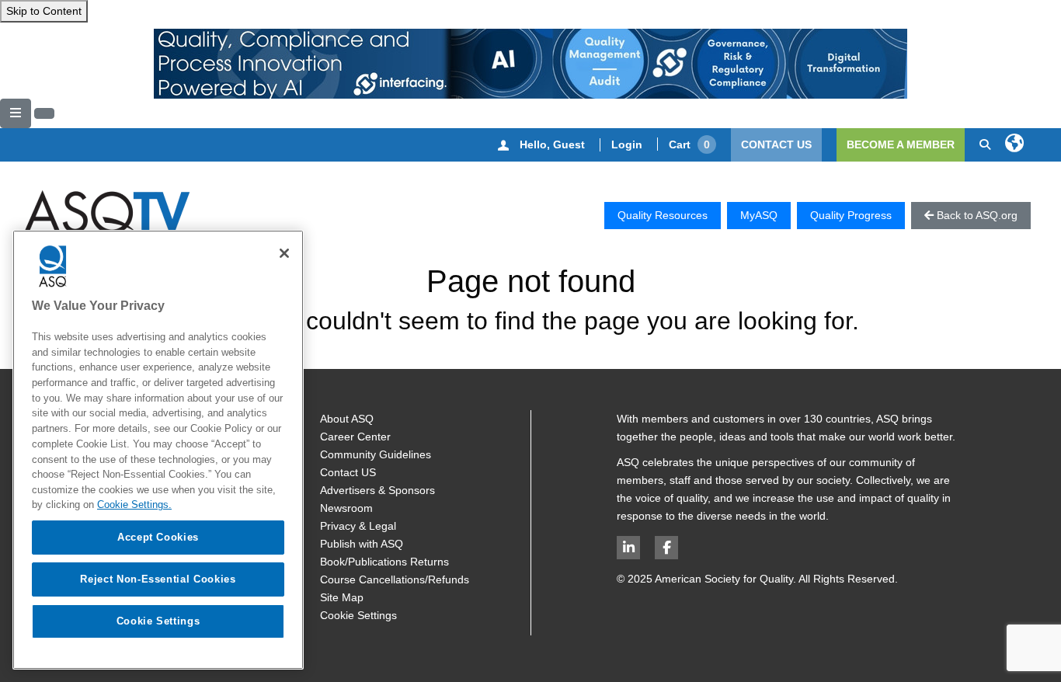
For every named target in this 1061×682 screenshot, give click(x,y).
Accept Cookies (158, 537)
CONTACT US (776, 144)
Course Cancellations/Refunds (394, 579)
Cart (689, 144)
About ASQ (347, 418)
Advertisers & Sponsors (377, 490)
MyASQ (758, 215)
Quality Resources (662, 215)
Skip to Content (44, 11)
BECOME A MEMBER (901, 144)
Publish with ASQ (361, 544)
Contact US (348, 472)
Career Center (355, 436)
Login (626, 144)
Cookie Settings (358, 615)
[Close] (284, 253)
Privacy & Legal (358, 526)
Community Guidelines (375, 454)
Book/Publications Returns (384, 561)
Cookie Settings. (134, 504)
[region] (158, 450)
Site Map (342, 597)
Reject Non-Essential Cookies (157, 579)
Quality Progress (851, 215)
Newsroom (346, 508)
